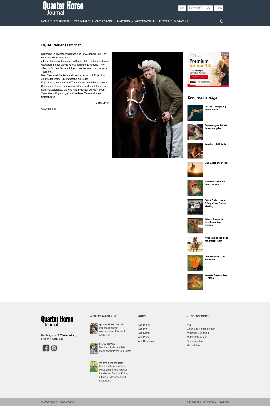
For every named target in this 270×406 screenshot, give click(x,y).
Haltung (123, 21)
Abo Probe (144, 337)
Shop (219, 8)
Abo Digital (144, 324)
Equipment (62, 21)
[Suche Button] (222, 21)
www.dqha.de (48, 108)
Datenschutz (209, 401)
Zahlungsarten (195, 341)
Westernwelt (144, 21)
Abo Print (143, 328)
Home (45, 21)
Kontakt (224, 401)
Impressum (192, 401)
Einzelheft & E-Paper (200, 8)
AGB (189, 324)
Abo (182, 8)
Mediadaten (193, 345)
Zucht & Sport (102, 21)
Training (80, 21)
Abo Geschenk (146, 341)
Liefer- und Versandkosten (201, 328)
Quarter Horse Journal (62, 401)
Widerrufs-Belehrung (198, 333)
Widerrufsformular (197, 337)
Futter (164, 21)
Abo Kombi (144, 333)
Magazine (181, 21)
